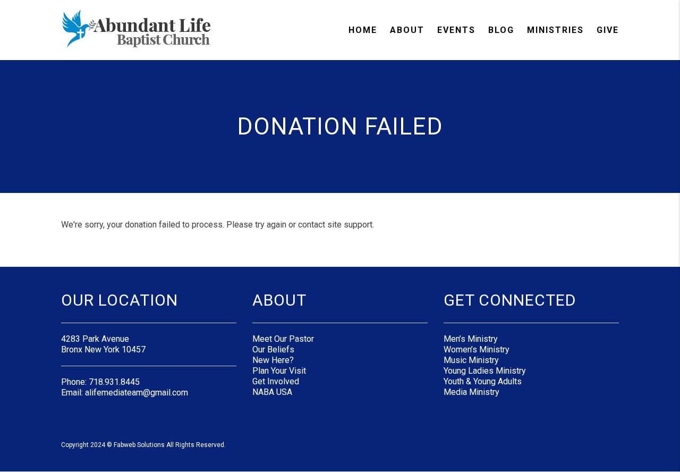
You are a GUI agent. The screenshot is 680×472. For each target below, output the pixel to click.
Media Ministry (471, 392)
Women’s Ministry (476, 349)
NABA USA (272, 392)
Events (456, 30)
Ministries (555, 30)
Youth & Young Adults (483, 381)
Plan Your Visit (279, 371)
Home (362, 30)
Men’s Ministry (471, 339)
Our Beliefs (273, 349)
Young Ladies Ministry (485, 371)
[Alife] (137, 29)
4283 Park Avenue (95, 339)
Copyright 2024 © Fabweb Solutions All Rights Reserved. (143, 445)
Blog (501, 30)
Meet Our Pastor (283, 339)
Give (608, 30)
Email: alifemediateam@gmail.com (124, 392)
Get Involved (275, 381)
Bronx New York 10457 (103, 349)
